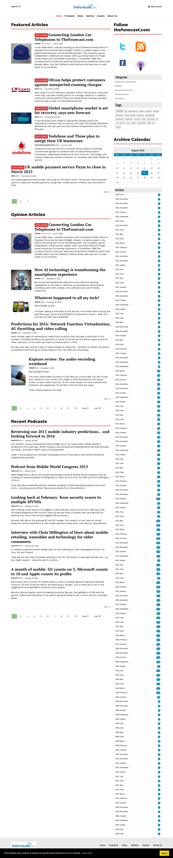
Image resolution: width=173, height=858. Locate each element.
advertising (141, 123)
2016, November (121, 331)
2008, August (120, 719)
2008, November (121, 706)
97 (158, 481)
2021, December (121, 256)
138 (158, 587)
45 (158, 388)
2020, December (121, 291)
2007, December (121, 754)
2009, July (119, 671)
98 (158, 503)
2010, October (120, 604)
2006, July (119, 829)
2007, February (121, 798)
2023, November (121, 208)
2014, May (119, 415)
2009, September (122, 662)
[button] (16, 6)
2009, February (121, 693)
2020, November (121, 296)
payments (119, 115)
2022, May (119, 234)
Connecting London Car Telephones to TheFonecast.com (64, 37)
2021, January (120, 287)
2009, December (121, 648)
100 (158, 525)
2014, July (119, 406)
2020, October (120, 300)
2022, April (119, 239)
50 (158, 410)
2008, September (122, 715)
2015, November (121, 362)
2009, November (121, 653)
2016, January (120, 353)
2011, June (119, 569)
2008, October (120, 710)
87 (158, 494)
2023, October (120, 212)
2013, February (121, 481)
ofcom (118, 127)
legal (144, 119)
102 (158, 499)
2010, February (121, 640)
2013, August (120, 455)
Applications (119, 99)
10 (75, 408)
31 (158, 402)
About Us (112, 16)
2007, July (119, 776)
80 (158, 516)
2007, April (119, 790)
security (137, 119)
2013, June (119, 463)
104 (158, 635)
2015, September (122, 366)
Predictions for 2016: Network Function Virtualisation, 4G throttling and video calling (61, 326)
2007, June (119, 781)
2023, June (119, 221)
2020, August (120, 309)
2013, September (122, 450)
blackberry (120, 119)
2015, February (121, 375)
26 (158, 380)
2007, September (122, 767)
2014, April (119, 419)
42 (158, 397)
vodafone (129, 119)
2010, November (121, 600)
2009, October (120, 657)
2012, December (121, 490)
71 (158, 446)
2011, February (121, 587)
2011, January (120, 591)
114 (158, 626)
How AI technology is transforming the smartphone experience (70, 272)
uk (126, 111)
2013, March (120, 477)
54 (158, 393)
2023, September (122, 217)
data (149, 123)
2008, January (120, 750)
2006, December (121, 807)
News (80, 16)
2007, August (120, 772)
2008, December (121, 701)
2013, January (120, 485)
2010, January (120, 644)
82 (158, 578)
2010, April (119, 631)
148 (158, 662)
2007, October (120, 763)
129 (158, 538)
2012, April (119, 525)
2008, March (120, 741)
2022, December (121, 225)
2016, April (119, 344)
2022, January (120, 252)
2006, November (121, 812)
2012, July (119, 512)
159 (158, 671)
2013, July (119, 459)
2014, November (121, 388)
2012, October (120, 499)
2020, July (119, 314)
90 (158, 560)
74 (158, 472)
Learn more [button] (87, 853)
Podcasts (70, 16)
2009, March (120, 688)
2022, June (119, 230)
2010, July (119, 618)
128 (158, 622)
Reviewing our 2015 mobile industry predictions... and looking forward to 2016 (60, 433)
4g (117, 123)
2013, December (121, 437)
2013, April (119, 472)
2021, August (120, 265)
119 (158, 556)
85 (158, 433)
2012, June (119, 516)
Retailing (118, 86)
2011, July (119, 565)
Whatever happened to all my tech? (67, 297)
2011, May (119, 574)
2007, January (120, 803)
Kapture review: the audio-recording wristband (62, 361)
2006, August (120, 825)
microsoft (150, 119)
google (132, 115)
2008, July (119, 723)
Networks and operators (45, 145)
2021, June (119, 274)
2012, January (120, 538)
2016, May (119, 340)
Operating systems (122, 94)
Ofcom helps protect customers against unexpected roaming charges (70, 82)
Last (96, 408)
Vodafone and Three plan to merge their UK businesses (67, 138)
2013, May (119, 468)
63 (158, 424)
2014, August (120, 402)
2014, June (119, 410)
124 (158, 565)
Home (59, 16)
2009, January (120, 697)
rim (153, 123)
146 (158, 653)
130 (158, 552)
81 (158, 490)
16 (158, 371)
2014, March (120, 424)
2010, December (121, 596)
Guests (101, 16)
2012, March (120, 529)
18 (158, 375)
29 (158, 697)
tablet (133, 123)
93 (158, 666)
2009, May (119, 679)
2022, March (120, 243)
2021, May (119, 278)
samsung (140, 115)
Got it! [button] (164, 853)
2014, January (120, 433)
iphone (122, 123)
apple (141, 111)
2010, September (122, 609)
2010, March (120, 635)
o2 (157, 119)
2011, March (120, 582)
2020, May (119, 322)
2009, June (119, 675)
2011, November (121, 547)
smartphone (149, 115)
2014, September (122, 397)
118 (158, 596)
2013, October (120, 446)
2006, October (120, 816)
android (156, 111)
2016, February (121, 349)
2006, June (119, 834)
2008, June (119, 728)
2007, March (120, 794)
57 (158, 455)
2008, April (119, 737)
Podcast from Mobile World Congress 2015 (49, 466)
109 (158, 547)
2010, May (119, 626)
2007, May (119, 785)
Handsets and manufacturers (125, 82)
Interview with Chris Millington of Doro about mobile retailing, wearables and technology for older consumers (59, 537)
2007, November (121, 759)
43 (158, 406)
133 (158, 521)
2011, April (119, 578)
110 (158, 529)
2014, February (121, 428)
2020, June (119, 318)
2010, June (119, 622)
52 (158, 415)
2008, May (119, 732)
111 (158, 613)
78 (158, 428)
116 (158, 591)
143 (158, 644)
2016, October (120, 336)
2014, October (120, 393)
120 (158, 569)
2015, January (120, 380)
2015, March (120, 371)
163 (158, 688)
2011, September (121, 556)
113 (158, 534)
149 (158, 657)
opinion (119, 111)
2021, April (119, 283)
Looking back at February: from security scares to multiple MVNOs (56, 499)
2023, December (121, 203)
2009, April (119, 684)
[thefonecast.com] (85, 6)
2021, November (121, 261)
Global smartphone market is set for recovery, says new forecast (71, 110)
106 (158, 543)
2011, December (121, 543)
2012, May (119, 521)
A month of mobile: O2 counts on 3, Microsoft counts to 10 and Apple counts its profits (59, 571)
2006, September (122, 820)
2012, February (121, 534)
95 (158, 485)
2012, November (121, 494)
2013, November (121, 441)
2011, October (120, 552)
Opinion (90, 16)
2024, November (121, 199)
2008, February (121, 745)
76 (158, 450)
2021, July (119, 269)
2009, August (120, 666)
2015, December (121, 358)
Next (84, 408)
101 (158, 582)
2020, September (122, 305)
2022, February (121, 247)
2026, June (119, 195)
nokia (127, 115)
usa (128, 123)
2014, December (121, 384)
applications (133, 111)
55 (158, 419)
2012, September (122, 503)
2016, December (121, 327)
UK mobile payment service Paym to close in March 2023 (58, 169)
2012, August (120, 507)
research (148, 111)
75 (158, 459)
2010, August (120, 613)
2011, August (120, 560)
